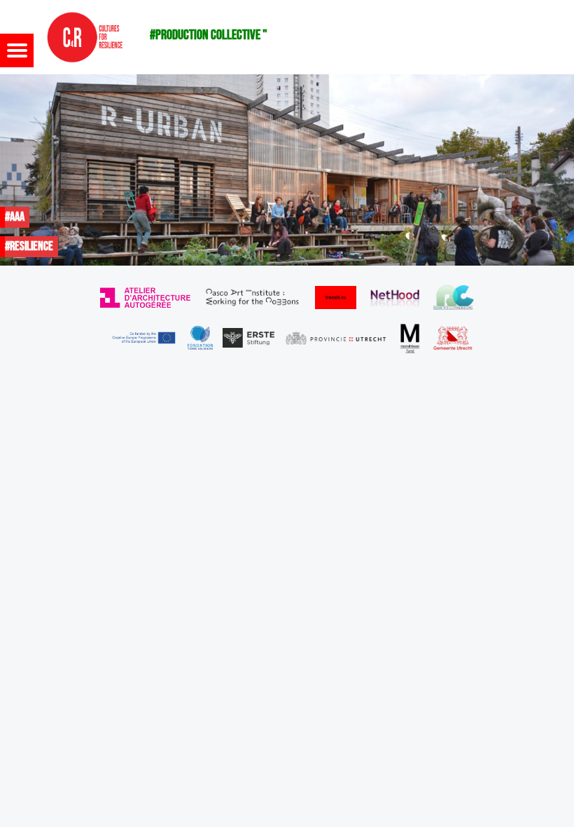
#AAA (14, 217)
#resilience (29, 246)
